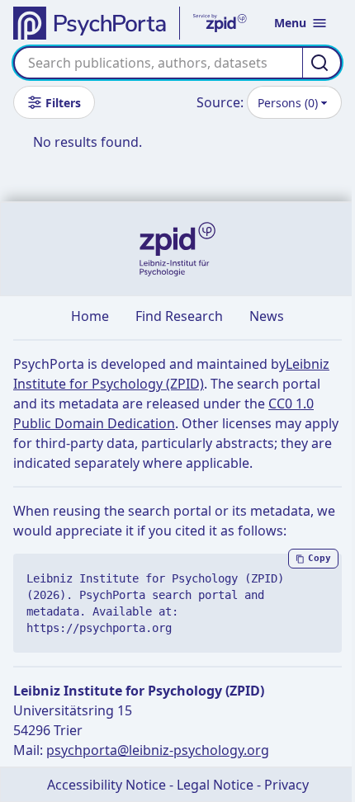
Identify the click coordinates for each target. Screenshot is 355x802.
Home (90, 316)
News (266, 316)
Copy (319, 558)
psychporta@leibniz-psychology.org (157, 750)
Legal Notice (215, 785)
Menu (290, 23)
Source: (220, 102)
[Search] (322, 62)
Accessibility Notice (106, 785)
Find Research (179, 316)
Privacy (286, 785)
